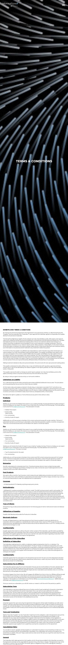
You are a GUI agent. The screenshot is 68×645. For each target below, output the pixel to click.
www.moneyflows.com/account (45, 578)
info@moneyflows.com (19, 406)
